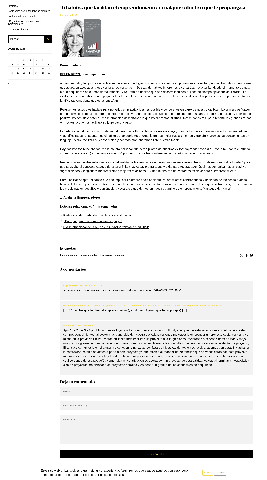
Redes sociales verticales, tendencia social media (97, 215)
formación (106, 255)
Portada (13, 6)
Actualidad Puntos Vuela (22, 16)
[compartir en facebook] (247, 255)
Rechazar (220, 473)
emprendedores (68, 255)
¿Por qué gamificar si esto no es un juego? (92, 221)
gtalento (119, 255)
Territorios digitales (19, 29)
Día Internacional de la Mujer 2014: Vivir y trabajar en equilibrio (106, 227)
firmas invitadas (88, 255)
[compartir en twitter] (251, 255)
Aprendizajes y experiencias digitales (29, 11)
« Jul (11, 83)
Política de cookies (111, 474)
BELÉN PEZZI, (70, 74)
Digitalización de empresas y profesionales (24, 22)
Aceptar (207, 473)
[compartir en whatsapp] (241, 255)
